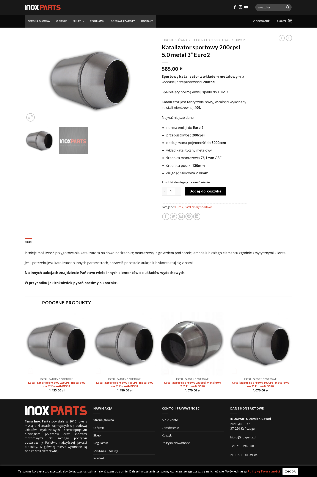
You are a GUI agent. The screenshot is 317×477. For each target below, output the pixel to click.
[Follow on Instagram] (240, 7)
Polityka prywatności (176, 443)
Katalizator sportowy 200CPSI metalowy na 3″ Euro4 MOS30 (56, 384)
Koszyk (167, 435)
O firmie (99, 428)
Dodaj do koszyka (206, 191)
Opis (28, 242)
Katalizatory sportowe (211, 40)
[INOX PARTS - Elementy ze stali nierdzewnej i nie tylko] (43, 7)
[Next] (147, 79)
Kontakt (98, 458)
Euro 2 (240, 40)
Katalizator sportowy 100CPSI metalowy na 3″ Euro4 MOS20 (260, 384)
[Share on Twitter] (173, 216)
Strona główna (174, 40)
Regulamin (100, 443)
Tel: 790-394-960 (242, 446)
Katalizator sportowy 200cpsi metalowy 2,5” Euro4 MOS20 (192, 384)
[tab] (28, 242)
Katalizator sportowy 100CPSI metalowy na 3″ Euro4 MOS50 (124, 384)
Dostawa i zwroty (105, 451)
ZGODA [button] (290, 471)
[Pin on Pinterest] (189, 216)
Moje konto (170, 420)
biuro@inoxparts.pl (243, 437)
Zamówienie (170, 428)
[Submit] (287, 7)
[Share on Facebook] (165, 216)
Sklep (97, 435)
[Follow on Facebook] (235, 7)
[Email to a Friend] (181, 216)
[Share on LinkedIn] (196, 216)
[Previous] (33, 79)
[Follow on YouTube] (246, 7)
